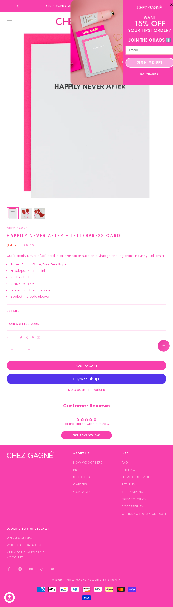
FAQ (125, 462)
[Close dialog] (168, 4)
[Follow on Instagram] (20, 569)
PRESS (77, 470)
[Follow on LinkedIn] (53, 569)
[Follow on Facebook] (9, 569)
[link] (146, 7)
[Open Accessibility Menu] (9, 597)
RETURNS (128, 484)
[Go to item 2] (26, 213)
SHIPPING (128, 470)
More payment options (86, 389)
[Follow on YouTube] (31, 569)
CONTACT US (83, 491)
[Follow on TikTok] (42, 569)
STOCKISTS (81, 477)
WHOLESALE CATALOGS (24, 545)
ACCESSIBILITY (132, 506)
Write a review (86, 435)
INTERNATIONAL (133, 491)
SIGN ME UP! (146, 62)
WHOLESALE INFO (19, 537)
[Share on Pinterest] (32, 337)
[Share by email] (38, 337)
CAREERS (80, 484)
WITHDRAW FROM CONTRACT (144, 513)
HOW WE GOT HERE (87, 462)
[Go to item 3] (40, 213)
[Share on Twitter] (26, 337)
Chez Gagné (17, 228)
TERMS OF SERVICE (136, 477)
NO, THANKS (146, 75)
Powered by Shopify (104, 579)
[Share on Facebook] (21, 337)
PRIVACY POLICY (134, 499)
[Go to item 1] (13, 213)
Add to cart (86, 366)
